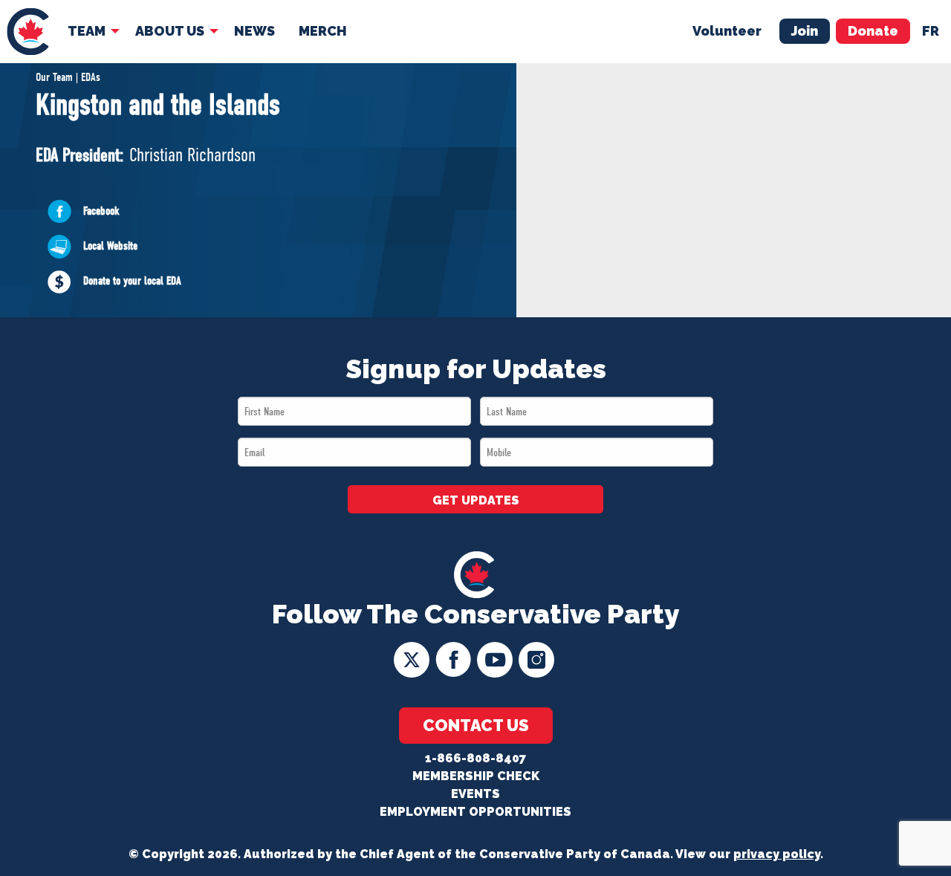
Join (804, 31)
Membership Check (475, 776)
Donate (873, 31)
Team (87, 31)
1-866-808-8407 (475, 758)
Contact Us (476, 725)
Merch (323, 31)
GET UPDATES (475, 500)
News (254, 31)
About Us (169, 31)
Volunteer (727, 31)
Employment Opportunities (475, 812)
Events (475, 794)
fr (930, 31)
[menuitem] (28, 31)
